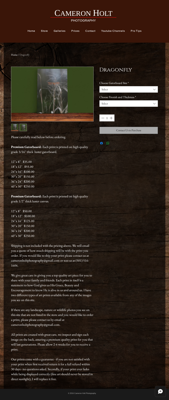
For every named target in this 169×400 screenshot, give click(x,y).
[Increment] (111, 118)
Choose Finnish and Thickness (117, 97)
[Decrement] (102, 118)
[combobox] (128, 89)
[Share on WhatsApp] (108, 143)
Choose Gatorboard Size (114, 83)
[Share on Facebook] (101, 143)
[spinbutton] (107, 118)
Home (14, 54)
